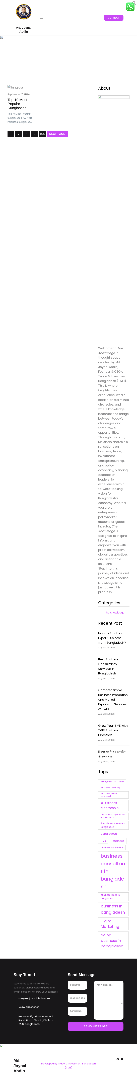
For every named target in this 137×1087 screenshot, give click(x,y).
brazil (103, 841)
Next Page (57, 133)
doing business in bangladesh (112, 941)
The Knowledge (114, 612)
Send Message (96, 1026)
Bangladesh (109, 834)
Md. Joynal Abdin (20, 1065)
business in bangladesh (113, 909)
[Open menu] (41, 17)
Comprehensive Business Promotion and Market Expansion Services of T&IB (113, 699)
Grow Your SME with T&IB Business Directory (113, 730)
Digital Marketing (110, 924)
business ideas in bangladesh (110, 896)
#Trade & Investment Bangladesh (113, 825)
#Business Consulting (110, 788)
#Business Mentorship (110, 805)
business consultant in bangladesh (113, 871)
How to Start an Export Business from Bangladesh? (112, 638)
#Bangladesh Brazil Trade (112, 781)
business (118, 841)
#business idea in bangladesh (109, 795)
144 (42, 134)
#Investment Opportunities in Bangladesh (113, 816)
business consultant (112, 847)
